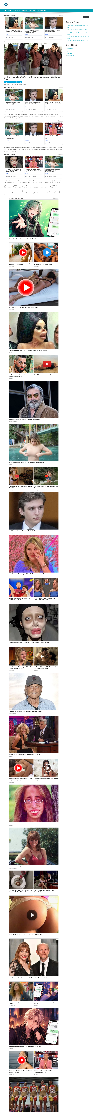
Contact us (17, 10)
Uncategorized (70, 55)
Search (67, 15)
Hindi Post (69, 53)
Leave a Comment (22, 84)
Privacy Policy (32, 10)
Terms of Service (42, 10)
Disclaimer (24, 10)
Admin (14, 84)
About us (10, 10)
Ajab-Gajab (70, 48)
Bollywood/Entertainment (10, 82)
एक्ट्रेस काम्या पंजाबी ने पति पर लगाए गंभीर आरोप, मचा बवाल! (78, 40)
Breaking (19, 82)
